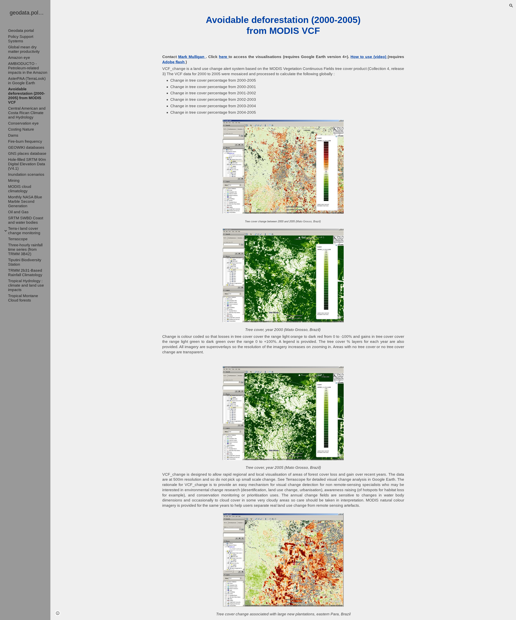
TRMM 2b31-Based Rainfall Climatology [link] (25, 272)
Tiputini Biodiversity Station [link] (24, 262)
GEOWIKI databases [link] (26, 147)
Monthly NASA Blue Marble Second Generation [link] (25, 201)
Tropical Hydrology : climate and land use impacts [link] (26, 285)
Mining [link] (14, 180)
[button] (511, 5)
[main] (283, 25)
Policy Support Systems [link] (20, 38)
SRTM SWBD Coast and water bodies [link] (25, 220)
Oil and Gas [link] (18, 212)
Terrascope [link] (18, 239)
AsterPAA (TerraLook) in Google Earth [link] (27, 80)
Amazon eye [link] (19, 57)
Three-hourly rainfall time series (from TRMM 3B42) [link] (25, 249)
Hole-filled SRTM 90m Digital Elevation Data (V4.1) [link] (27, 164)
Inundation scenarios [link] (26, 174)
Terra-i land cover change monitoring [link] (24, 230)
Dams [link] (13, 135)
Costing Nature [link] (21, 129)
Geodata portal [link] (21, 30)
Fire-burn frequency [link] (25, 141)
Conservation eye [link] (23, 123)
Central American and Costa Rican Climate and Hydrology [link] (27, 112)
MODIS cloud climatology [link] (19, 188)
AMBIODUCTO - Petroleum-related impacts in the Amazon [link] (27, 68)
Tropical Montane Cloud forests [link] (23, 298)
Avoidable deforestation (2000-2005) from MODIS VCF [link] (26, 95)
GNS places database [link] (27, 153)
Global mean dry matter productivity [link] (24, 49)
